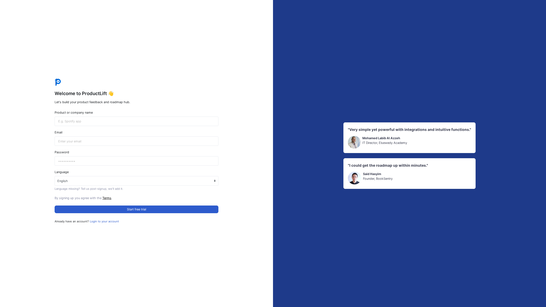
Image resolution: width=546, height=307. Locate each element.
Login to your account (104, 221)
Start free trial (136, 209)
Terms (106, 198)
